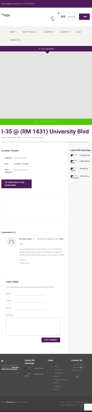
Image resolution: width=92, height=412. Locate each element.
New (85, 17)
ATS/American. (11, 402)
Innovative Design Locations (68, 405)
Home (12, 32)
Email (8, 301)
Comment (9, 315)
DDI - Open (17, 137)
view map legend (47, 49)
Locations (48, 32)
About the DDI (29, 32)
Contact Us (15, 40)
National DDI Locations (82, 402)
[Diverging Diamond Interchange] (5, 15)
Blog (79, 32)
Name (8, 293)
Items (9, 137)
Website (9, 308)
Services (65, 32)
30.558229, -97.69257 (21, 164)
